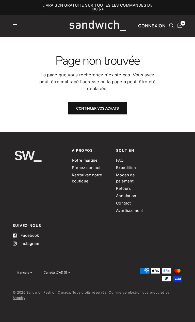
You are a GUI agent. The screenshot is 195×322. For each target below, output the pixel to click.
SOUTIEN (125, 150)
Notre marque (85, 160)
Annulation (126, 195)
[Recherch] (171, 26)
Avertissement (129, 210)
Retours (123, 188)
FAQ (119, 160)
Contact (123, 203)
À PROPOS (82, 150)
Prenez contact (86, 167)
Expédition (126, 167)
